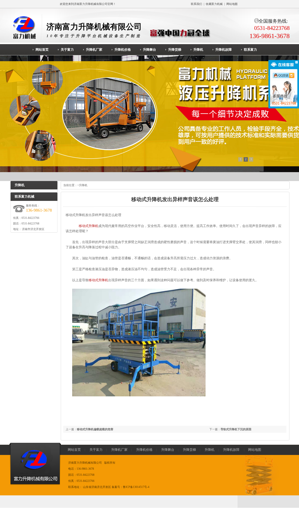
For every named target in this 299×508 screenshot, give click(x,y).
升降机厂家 (119, 449)
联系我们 (196, 4)
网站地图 (232, 4)
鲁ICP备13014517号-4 (136, 487)
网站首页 (74, 449)
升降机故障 (231, 449)
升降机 (83, 185)
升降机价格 (144, 449)
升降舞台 (167, 449)
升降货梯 (189, 449)
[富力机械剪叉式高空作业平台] (149, 113)
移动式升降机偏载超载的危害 (95, 429)
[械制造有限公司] (25, 26)
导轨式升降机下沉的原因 (236, 429)
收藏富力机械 (214, 4)
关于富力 (96, 449)
